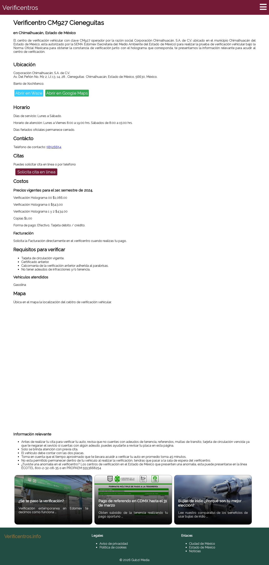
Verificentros (20, 7)
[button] (263, 7)
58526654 (53, 147)
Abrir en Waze (28, 93)
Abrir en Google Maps (67, 93)
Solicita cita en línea (36, 171)
